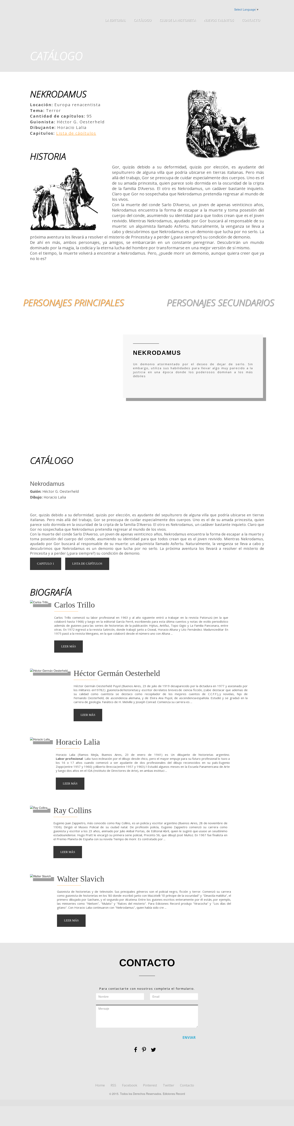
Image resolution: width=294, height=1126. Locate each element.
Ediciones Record (65, 17)
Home (100, 1085)
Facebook (129, 1085)
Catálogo (142, 20)
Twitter (168, 1085)
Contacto (251, 20)
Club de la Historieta (177, 20)
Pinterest (150, 1085)
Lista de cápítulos (76, 133)
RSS (113, 1085)
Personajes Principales (73, 302)
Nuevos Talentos (219, 20)
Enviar (189, 1037)
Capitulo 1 (45, 563)
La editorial (115, 20)
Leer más (68, 646)
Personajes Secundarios (220, 302)
